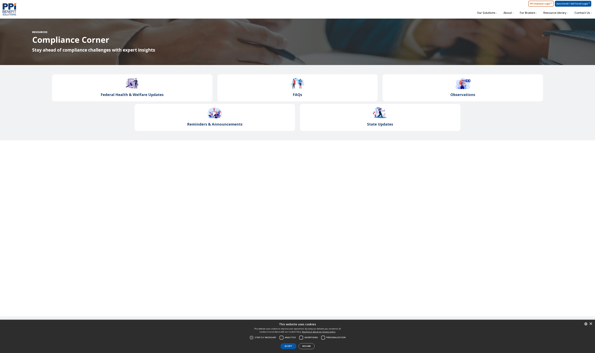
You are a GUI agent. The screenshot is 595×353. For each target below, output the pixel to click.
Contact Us (582, 13)
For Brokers (527, 13)
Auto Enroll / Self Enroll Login (572, 3)
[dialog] (297, 336)
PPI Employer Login (540, 3)
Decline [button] (306, 346)
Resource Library (554, 13)
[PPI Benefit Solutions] (9, 9)
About (507, 13)
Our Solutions (486, 13)
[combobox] (585, 323)
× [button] (591, 324)
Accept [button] (288, 346)
